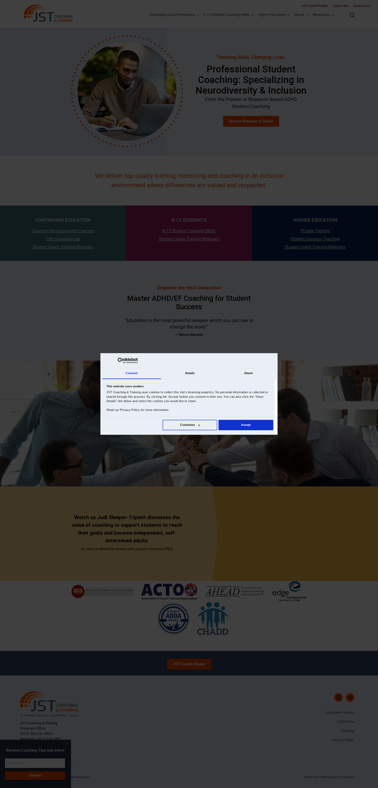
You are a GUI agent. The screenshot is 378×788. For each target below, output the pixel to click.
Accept (246, 424)
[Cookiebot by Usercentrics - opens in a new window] (120, 361)
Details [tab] (190, 373)
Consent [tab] (131, 373)
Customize (187, 424)
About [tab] (248, 373)
